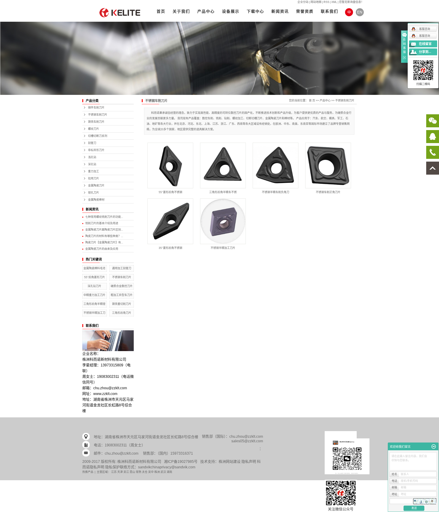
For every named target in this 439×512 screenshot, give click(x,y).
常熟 (138, 472)
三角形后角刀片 (121, 313)
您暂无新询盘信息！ (351, 2)
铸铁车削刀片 (96, 121)
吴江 (126, 472)
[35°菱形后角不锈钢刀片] (170, 221)
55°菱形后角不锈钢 (170, 192)
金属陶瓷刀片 (96, 185)
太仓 (144, 472)
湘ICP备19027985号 (181, 462)
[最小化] (433, 446)
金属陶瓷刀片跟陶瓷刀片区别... (104, 229)
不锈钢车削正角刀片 (328, 192)
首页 (161, 11)
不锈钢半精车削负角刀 (275, 192)
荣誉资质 (304, 11)
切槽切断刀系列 (97, 136)
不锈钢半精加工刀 (94, 313)
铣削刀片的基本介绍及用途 (101, 223)
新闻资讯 (280, 11)
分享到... (425, 51)
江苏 (114, 472)
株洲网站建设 (230, 462)
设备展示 (230, 11)
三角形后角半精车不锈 (223, 192)
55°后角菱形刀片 (94, 277)
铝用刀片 (93, 178)
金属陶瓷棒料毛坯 (94, 268)
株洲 (157, 472)
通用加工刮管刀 (121, 268)
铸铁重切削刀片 (121, 304)
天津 (120, 472)
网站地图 (316, 2)
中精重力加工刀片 (94, 295)
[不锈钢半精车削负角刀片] (275, 165)
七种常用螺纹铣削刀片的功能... (104, 217)
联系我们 (329, 11)
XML (334, 2)
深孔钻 (92, 164)
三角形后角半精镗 (94, 304)
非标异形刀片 (96, 150)
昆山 (132, 472)
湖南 (169, 472)
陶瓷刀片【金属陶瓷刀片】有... (104, 242)
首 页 (312, 100)
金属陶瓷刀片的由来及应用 (101, 249)
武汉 (163, 472)
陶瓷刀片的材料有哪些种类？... (104, 236)
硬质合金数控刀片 (122, 286)
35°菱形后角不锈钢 (170, 248)
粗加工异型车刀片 (122, 295)
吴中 (151, 472)
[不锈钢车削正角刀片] (328, 165)
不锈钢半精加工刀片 (223, 248)
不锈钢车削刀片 (97, 114)
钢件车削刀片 (96, 107)
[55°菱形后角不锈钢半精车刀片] (170, 165)
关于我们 (181, 11)
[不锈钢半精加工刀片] (223, 221)
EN (359, 12)
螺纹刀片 (93, 129)
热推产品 (87, 472)
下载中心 (255, 11)
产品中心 (206, 11)
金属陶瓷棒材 (96, 199)
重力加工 (93, 171)
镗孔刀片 (93, 192)
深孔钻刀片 (94, 286)
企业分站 (302, 2)
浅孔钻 (92, 157)
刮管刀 (92, 143)
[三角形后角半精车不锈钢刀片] (223, 165)
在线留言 (425, 43)
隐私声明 (248, 462)
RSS (326, 2)
